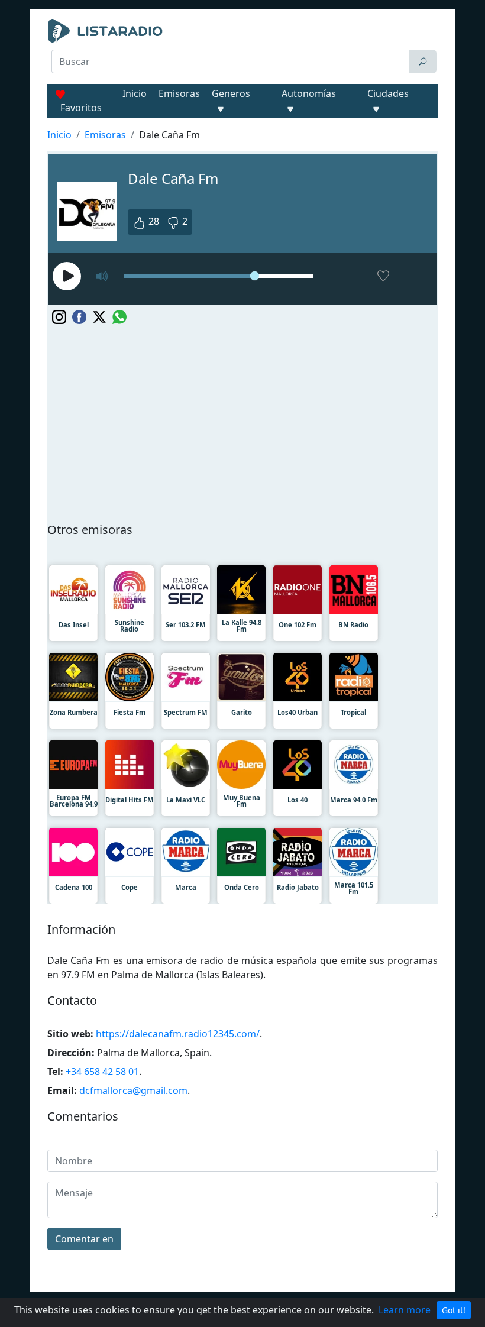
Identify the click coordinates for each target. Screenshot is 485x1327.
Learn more (405, 1309)
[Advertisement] (242, 104)
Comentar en (84, 1238)
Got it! (453, 1310)
